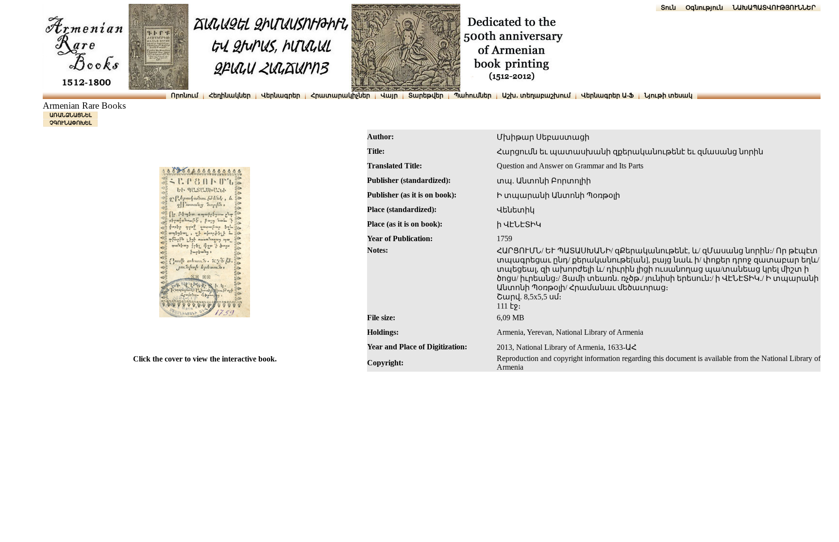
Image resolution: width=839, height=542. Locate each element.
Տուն (668, 7)
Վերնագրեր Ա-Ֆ (607, 95)
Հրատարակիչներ (340, 95)
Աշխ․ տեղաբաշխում (536, 95)
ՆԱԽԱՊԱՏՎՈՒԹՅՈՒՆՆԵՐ (774, 7)
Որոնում (184, 95)
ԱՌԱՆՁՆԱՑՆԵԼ (71, 115)
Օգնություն (704, 7)
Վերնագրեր (280, 95)
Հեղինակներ (230, 95)
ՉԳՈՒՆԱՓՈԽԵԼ (71, 123)
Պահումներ (472, 95)
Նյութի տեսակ (668, 95)
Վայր (389, 95)
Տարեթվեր (425, 95)
